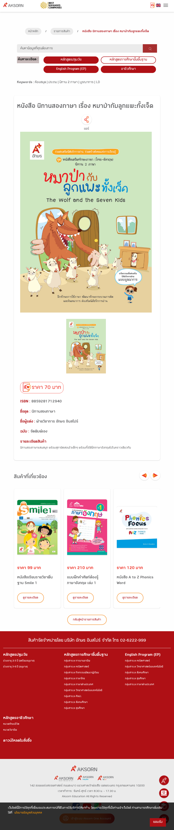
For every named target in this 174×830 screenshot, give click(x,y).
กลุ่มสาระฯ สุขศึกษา (74, 708)
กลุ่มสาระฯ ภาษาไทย (74, 679)
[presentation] (144, 475)
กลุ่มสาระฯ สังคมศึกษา (76, 702)
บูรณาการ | (88, 82)
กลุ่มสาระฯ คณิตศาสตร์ (76, 667)
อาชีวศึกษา (128, 69)
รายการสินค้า (62, 31)
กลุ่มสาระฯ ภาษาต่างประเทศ (78, 685)
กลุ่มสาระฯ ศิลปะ (72, 697)
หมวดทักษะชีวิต (11, 724)
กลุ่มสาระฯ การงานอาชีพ (77, 661)
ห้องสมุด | (41, 82)
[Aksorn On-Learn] (164, 793)
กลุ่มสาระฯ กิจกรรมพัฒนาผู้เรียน (81, 673)
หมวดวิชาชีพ (10, 730)
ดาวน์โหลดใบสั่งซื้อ (17, 741)
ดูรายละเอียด (30, 598)
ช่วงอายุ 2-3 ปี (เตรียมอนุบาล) (18, 661)
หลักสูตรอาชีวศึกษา (18, 718)
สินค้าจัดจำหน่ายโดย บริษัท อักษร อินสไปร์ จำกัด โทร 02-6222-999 (87, 641)
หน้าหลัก (33, 31)
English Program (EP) (71, 69)
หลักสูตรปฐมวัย (15, 655)
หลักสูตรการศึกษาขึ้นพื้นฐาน (86, 655)
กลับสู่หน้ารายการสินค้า (87, 620)
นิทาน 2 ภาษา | (69, 82)
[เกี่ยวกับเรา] (164, 780)
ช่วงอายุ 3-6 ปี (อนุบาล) (15, 667)
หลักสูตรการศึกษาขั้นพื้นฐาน (128, 60)
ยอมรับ (158, 822)
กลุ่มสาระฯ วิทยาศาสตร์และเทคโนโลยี (83, 691)
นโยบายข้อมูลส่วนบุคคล (28, 813)
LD (98, 82)
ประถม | (53, 82)
